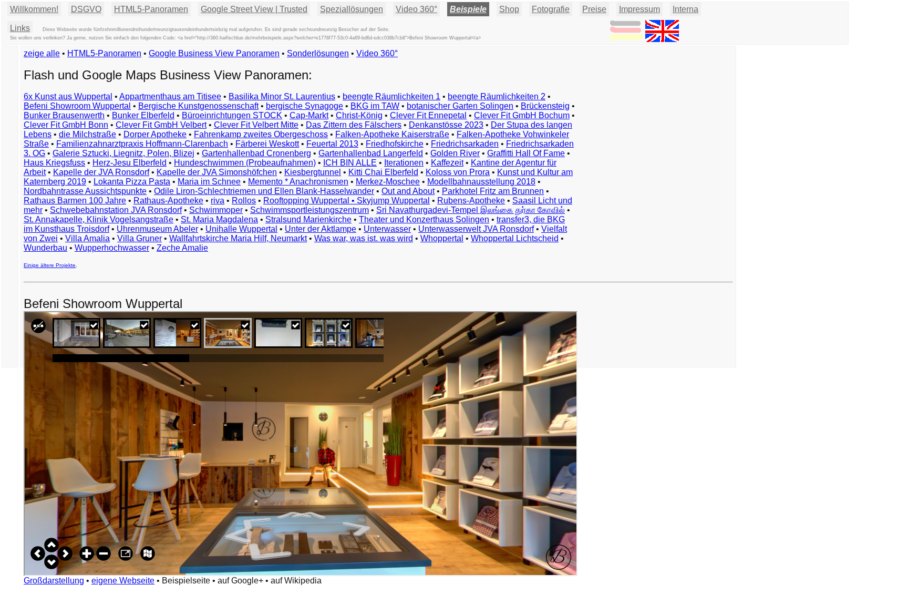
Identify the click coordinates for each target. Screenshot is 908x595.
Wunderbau (45, 247)
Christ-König (359, 115)
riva (217, 200)
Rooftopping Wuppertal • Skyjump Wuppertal (346, 200)
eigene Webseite (122, 580)
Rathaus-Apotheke (168, 200)
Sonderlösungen (318, 53)
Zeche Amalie (182, 247)
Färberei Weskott (267, 143)
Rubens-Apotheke (471, 200)
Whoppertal (441, 238)
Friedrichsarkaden (465, 143)
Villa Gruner (139, 238)
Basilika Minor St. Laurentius (282, 96)
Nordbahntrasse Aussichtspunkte (85, 191)
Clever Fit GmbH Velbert (161, 124)
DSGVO (86, 9)
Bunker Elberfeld (143, 115)
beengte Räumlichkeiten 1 (391, 96)
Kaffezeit (447, 162)
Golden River (455, 153)
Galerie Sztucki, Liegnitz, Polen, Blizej (123, 153)
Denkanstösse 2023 (446, 124)
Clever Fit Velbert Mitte (256, 124)
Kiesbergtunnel (312, 172)
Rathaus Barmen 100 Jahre (75, 200)
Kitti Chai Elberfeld (383, 172)
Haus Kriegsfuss (54, 162)
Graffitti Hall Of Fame (526, 153)
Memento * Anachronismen (298, 181)
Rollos (244, 200)
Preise (594, 9)
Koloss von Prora (458, 172)
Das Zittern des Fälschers (353, 124)
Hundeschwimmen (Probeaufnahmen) (245, 162)
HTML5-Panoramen (151, 9)
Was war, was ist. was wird (363, 238)
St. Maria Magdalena (219, 219)
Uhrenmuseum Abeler (157, 228)
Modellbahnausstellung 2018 (481, 181)
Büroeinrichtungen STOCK (232, 115)
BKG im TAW (374, 105)
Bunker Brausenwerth (64, 115)
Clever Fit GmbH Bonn (66, 124)
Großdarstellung (54, 580)
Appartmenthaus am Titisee (170, 96)
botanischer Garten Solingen (460, 105)
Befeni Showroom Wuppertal (77, 105)
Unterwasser (387, 228)
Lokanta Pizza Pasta (132, 181)
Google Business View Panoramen (214, 53)
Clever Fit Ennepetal (428, 115)
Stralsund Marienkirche (308, 219)
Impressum (639, 9)
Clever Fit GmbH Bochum (522, 115)
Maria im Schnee (209, 181)
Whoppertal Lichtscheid (515, 238)
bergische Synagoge (304, 105)
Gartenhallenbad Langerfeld (370, 153)
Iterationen (404, 162)
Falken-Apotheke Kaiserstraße (392, 134)
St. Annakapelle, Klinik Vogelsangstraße (98, 219)
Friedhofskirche (395, 143)
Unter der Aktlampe (320, 228)
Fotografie (551, 9)
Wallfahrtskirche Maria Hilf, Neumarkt (238, 238)
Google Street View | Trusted (254, 9)
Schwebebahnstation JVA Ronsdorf (116, 210)
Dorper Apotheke (155, 134)
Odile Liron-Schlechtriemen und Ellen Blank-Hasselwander (264, 191)
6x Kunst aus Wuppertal (68, 96)
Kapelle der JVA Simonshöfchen (217, 172)
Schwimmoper (216, 210)
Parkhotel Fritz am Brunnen (493, 191)
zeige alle (42, 53)
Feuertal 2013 (332, 143)
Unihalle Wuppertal (241, 228)
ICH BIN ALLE (350, 162)
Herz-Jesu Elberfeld (129, 162)
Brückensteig (545, 105)
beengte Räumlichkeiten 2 (496, 96)
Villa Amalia (87, 238)
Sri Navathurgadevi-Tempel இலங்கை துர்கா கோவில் (470, 210)
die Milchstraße (87, 134)
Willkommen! (34, 9)
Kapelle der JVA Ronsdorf (101, 172)
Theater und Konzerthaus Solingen (424, 219)
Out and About (408, 191)
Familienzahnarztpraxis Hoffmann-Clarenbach (142, 143)
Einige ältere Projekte (50, 265)
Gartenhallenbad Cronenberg (256, 153)
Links (20, 28)
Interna (685, 9)
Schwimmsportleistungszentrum (309, 210)
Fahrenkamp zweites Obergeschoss (261, 134)
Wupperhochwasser (112, 247)
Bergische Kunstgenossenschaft (198, 105)
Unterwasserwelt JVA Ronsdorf (476, 228)
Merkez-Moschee (388, 181)
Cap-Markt (309, 115)
